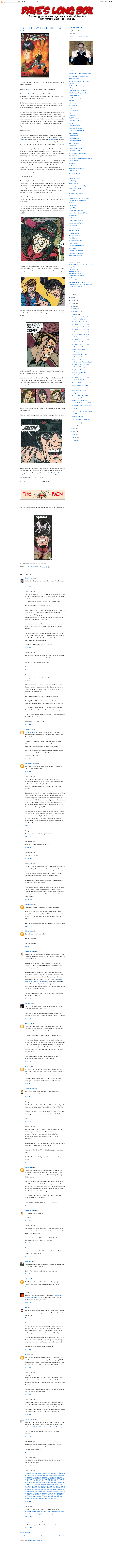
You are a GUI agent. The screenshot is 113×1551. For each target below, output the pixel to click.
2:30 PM (28, 1162)
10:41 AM (28, 837)
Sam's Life (72, 163)
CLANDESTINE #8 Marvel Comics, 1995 (80, 351)
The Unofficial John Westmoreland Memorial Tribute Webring (79, 199)
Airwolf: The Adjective (75, 286)
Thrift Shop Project (74, 178)
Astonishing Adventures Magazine (79, 186)
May (74, 434)
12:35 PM (28, 946)
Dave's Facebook (74, 79)
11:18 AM (28, 858)
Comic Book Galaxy (75, 151)
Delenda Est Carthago (75, 255)
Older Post (62, 1536)
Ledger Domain (73, 136)
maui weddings (49, 1514)
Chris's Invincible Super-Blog (77, 90)
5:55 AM (28, 1318)
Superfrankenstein (74, 138)
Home (43, 1536)
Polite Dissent (73, 103)
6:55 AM (28, 1349)
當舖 (39, 1473)
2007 (72, 300)
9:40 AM (28, 771)
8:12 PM (28, 1465)
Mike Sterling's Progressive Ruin (78, 93)
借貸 (29, 1473)
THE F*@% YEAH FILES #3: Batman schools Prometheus (81, 346)
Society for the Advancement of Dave (80, 74)
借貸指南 (37, 1485)
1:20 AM (28, 1501)
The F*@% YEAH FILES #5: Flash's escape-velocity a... (80, 336)
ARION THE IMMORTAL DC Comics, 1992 (81, 356)
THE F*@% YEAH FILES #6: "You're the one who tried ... (81, 331)
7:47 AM (28, 1394)
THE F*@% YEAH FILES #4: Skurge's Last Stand (81, 341)
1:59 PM (28, 1084)
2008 (72, 297)
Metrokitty (72, 123)
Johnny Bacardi (73, 133)
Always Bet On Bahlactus (76, 168)
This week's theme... (78, 416)
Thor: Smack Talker (74, 269)
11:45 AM (28, 899)
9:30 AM (28, 758)
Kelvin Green (73, 205)
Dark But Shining (74, 230)
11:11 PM (28, 1528)
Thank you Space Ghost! (79, 322)
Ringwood (72, 108)
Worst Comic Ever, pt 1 (75, 271)
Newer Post (23, 1536)
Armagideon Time (74, 110)
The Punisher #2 (73, 278)
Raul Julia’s (52, 140)
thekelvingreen (29, 951)
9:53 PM (28, 1287)
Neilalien (71, 100)
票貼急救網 (34, 1482)
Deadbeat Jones (73, 218)
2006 (72, 303)
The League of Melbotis (76, 220)
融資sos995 (57, 1482)
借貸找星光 (60, 1478)
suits (42, 1512)
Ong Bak (30, 94)
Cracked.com (72, 146)
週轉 (40, 1475)
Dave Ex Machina (74, 233)
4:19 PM (28, 1205)
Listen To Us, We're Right (76, 130)
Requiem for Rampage (78, 370)
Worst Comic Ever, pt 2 (75, 273)
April (74, 437)
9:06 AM (28, 647)
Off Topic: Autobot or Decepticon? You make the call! (82, 361)
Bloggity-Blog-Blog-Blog (76, 251)
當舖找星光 (36, 1480)
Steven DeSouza (30, 732)
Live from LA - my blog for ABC (78, 76)
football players (39, 1514)
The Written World (74, 126)
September (76, 423)
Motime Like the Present (76, 223)
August (75, 426)
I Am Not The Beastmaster (76, 245)
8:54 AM (28, 1414)
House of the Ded (74, 183)
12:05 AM (28, 1302)
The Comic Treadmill (75, 166)
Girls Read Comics (74, 235)
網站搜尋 (56, 1496)
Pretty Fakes (72, 248)
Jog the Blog (72, 208)
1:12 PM (28, 998)
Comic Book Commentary (76, 253)
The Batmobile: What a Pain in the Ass (80, 284)
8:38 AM (28, 586)
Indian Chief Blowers (75, 188)
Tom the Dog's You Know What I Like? (80, 158)
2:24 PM (28, 1121)
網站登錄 (41, 1498)
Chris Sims (28, 1261)
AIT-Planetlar (73, 171)
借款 (55, 1473)
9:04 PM (28, 1243)
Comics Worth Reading (76, 148)
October (75, 314)
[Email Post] (49, 566)
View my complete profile (78, 36)
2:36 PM (28, 1452)
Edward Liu (28, 729)
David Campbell (30, 763)
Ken (26, 1307)
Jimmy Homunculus (75, 228)
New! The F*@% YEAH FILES (81, 383)
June (74, 431)
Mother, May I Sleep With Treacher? (79, 213)
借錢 (26, 1473)
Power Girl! (72, 267)
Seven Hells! (72, 191)
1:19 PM (28, 1018)
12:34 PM (28, 926)
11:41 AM (28, 1436)
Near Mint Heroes (74, 143)
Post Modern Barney (75, 98)
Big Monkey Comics (75, 120)
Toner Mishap (73, 238)
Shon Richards (29, 578)
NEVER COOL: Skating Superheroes (79, 392)
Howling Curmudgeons (76, 193)
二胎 (28, 1475)
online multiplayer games (32, 1512)
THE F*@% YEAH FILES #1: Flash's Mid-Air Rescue (81, 379)
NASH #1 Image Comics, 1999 (81, 419)
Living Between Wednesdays (77, 153)
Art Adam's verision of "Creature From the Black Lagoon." (48, 1427)
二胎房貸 (33, 1475)
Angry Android (29, 1419)
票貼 (52, 1473)
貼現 (28, 1487)
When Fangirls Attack (75, 128)
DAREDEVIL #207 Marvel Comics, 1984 (80, 387)
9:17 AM (28, 670)
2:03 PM (28, 1097)
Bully (70, 113)
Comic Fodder (73, 225)
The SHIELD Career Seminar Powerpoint (81, 265)
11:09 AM (28, 847)
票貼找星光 (51, 1480)
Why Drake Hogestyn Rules (77, 282)
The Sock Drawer (74, 203)
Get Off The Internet (75, 118)
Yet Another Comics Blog (76, 210)
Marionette (28, 1003)
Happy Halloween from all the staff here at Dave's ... (81, 318)
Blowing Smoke (73, 215)
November (76, 311)
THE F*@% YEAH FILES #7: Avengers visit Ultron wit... (81, 326)
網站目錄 (47, 1498)
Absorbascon (72, 115)
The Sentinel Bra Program (76, 276)
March (75, 440)
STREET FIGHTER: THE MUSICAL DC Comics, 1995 (81, 402)
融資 (43, 1475)
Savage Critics (73, 105)
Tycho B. (27, 1066)
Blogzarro (72, 176)
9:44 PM (28, 1274)
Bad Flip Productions (75, 141)
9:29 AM (28, 724)
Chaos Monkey (73, 243)
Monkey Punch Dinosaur (76, 196)
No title (74, 408)
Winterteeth (28, 1023)
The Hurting (72, 181)
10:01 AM (28, 826)
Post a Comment (25, 1532)
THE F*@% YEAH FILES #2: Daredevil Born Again (81, 366)
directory (35, 1498)
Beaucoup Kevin (74, 95)
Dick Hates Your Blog (75, 173)
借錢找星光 (30, 1478)
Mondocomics (73, 156)
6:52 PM (28, 1220)
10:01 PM (28, 1517)
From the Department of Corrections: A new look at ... (81, 374)
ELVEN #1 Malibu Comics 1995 (82, 406)
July (74, 428)
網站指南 (53, 1498)
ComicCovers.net (74, 161)
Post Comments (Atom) (35, 1540)
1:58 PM (28, 1061)
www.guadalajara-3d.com (32, 1522)
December (76, 308)
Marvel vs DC (73, 280)
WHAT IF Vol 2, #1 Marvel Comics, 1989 (80, 397)
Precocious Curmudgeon (76, 240)
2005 (72, 306)
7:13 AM (28, 1367)
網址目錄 (30, 1498)
